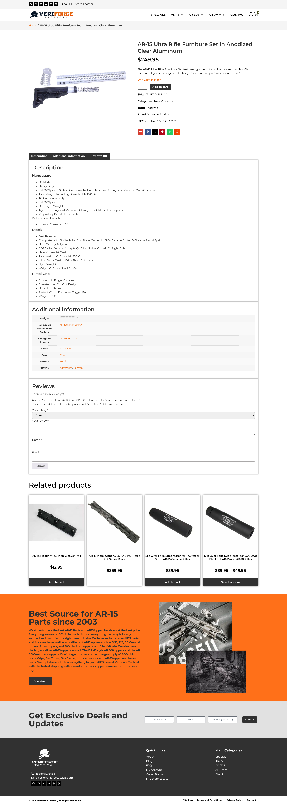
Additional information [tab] (69, 156)
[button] (141, 132)
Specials (220, 756)
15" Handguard (68, 338)
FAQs (149, 765)
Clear (63, 355)
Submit (249, 719)
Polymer (78, 367)
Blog (64, 4)
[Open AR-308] (201, 15)
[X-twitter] (36, 4)
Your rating (40, 410)
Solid (63, 361)
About (150, 756)
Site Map (188, 800)
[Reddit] (56, 4)
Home (33, 25)
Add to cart (160, 86)
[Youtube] (46, 4)
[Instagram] (41, 4)
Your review (40, 420)
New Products (163, 101)
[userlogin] (251, 14)
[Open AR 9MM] (223, 15)
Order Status (154, 774)
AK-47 (219, 774)
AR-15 (219, 761)
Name (37, 440)
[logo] (52, 15)
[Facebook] (31, 4)
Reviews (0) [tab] (99, 156)
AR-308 (220, 765)
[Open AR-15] (181, 15)
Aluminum (66, 367)
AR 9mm (221, 769)
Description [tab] (39, 156)
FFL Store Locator (81, 4)
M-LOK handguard (71, 324)
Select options (230, 582)
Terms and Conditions (209, 800)
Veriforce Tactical (158, 114)
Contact (251, 800)
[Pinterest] (51, 4)
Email (36, 452)
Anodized (152, 107)
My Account (154, 769)
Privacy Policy (234, 800)
